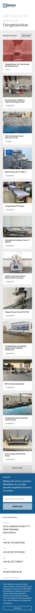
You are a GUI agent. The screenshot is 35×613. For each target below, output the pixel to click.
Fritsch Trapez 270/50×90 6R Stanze (15, 455)
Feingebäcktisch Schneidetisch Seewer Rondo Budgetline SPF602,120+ (16, 348)
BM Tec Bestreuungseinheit (14, 384)
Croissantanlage (10, 459)
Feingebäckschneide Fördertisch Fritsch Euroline (16, 419)
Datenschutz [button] (7, 603)
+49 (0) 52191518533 (14, 552)
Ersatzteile (8, 141)
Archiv (7, 69)
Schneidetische (10, 245)
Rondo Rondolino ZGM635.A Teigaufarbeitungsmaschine (15, 101)
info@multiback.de (12, 571)
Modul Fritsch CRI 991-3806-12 (16, 172)
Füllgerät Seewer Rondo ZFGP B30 (17, 312)
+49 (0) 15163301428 (14, 542)
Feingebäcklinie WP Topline (14, 206)
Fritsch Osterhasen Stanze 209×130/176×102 (14, 137)
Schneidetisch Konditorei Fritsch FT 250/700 (17, 241)
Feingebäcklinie (10, 105)
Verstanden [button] (17, 608)
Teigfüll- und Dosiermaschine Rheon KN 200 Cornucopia (15, 277)
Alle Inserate (26, 36)
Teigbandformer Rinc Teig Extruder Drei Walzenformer (17, 65)
